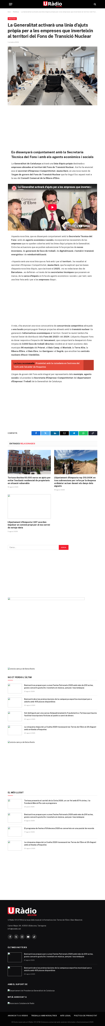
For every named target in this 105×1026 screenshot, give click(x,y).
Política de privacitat (85, 1016)
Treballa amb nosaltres (44, 1016)
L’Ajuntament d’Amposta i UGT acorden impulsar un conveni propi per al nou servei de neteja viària (29, 525)
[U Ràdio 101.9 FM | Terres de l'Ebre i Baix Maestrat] (52, 4)
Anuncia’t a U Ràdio (18, 1016)
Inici (9, 12)
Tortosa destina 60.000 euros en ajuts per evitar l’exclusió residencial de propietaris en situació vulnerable (29, 480)
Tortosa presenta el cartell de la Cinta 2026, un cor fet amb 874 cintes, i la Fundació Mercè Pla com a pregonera (57, 802)
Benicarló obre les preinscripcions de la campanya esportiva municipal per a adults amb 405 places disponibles (58, 700)
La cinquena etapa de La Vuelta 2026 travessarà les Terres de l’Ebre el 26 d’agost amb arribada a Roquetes (60, 728)
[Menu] (10, 4)
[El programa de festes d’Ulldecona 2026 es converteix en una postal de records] (15, 832)
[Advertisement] (52, 127)
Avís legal (65, 1016)
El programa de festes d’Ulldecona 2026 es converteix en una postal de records (59, 828)
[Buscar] (94, 4)
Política (16, 12)
